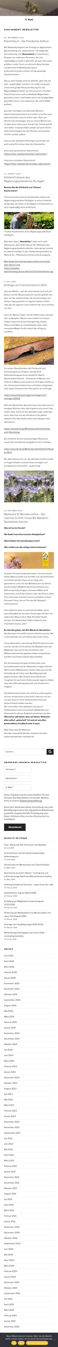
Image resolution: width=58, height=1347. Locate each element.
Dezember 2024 (12, 1033)
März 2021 (9, 1210)
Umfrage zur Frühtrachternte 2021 (25, 285)
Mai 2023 (8, 1099)
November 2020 (12, 1232)
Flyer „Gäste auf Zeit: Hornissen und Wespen (25, 845)
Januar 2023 (10, 1116)
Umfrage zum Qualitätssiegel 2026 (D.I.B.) (23, 924)
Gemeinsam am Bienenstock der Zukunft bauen (26, 865)
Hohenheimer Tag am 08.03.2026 (20, 893)
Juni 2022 (8, 1144)
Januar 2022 (10, 1171)
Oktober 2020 (10, 1238)
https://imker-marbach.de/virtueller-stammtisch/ (27, 164)
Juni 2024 (8, 1055)
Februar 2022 (10, 1166)
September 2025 (12, 1000)
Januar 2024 (10, 1072)
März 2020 (9, 1266)
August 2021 (10, 1194)
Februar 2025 (10, 1022)
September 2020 (12, 1243)
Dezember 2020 (12, 1227)
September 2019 (12, 1293)
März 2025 (9, 1016)
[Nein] (54, 1339)
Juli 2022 (8, 1138)
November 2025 (12, 989)
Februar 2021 (10, 1216)
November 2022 (12, 1127)
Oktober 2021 (10, 1188)
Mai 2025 (8, 1011)
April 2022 (9, 1155)
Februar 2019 (10, 1315)
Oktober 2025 (10, 994)
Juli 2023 (8, 1094)
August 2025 (10, 1005)
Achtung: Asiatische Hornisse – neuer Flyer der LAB (28, 884)
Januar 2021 (9, 1221)
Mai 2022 (8, 1149)
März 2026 (9, 967)
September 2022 (12, 1133)
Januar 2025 (10, 1028)
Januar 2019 (10, 1321)
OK (14, 1343)
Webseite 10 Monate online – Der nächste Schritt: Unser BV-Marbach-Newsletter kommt (26, 518)
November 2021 (11, 1183)
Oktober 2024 (10, 1044)
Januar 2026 (10, 978)
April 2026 (9, 961)
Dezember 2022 (11, 1122)
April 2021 (9, 1205)
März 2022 (9, 1160)
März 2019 (9, 1310)
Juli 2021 (8, 1199)
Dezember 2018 (11, 1326)
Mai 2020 (8, 1254)
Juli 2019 (8, 1299)
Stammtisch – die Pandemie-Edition (26, 41)
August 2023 (10, 1088)
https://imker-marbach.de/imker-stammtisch (25, 154)
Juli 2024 (8, 1050)
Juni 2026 (8, 956)
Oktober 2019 (10, 1288)
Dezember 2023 (12, 1077)
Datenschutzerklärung (31, 800)
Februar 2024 (10, 1066)
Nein (21, 1343)
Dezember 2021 (11, 1177)
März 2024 (9, 1061)
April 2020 (9, 1260)
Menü (30, 19)
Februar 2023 (10, 1111)
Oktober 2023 (10, 1083)
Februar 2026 (10, 972)
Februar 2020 (10, 1271)
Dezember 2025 (12, 983)
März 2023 (9, 1105)
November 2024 (12, 1038)
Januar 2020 (10, 1277)
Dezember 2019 (11, 1282)
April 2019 (9, 1304)
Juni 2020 (8, 1249)
